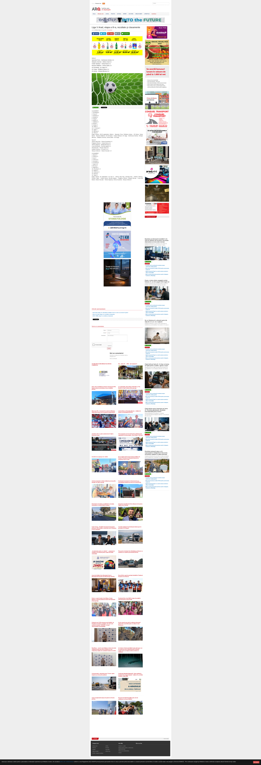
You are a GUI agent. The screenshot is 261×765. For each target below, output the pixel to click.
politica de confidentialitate (66, 761)
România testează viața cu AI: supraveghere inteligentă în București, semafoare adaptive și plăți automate (156, 453)
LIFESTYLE (146, 13)
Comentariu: (103, 335)
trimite (109, 348)
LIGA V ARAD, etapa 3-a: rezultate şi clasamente (103, 315)
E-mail (104, 332)
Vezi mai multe (166, 738)
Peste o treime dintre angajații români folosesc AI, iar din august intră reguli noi (157, 281)
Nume (105, 330)
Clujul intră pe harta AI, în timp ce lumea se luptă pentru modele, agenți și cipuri (157, 364)
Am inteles (256, 762)
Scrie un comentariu (113, 358)
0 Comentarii (109, 30)
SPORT (124, 13)
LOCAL (107, 13)
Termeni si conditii (122, 745)
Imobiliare (154, 13)
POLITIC (113, 13)
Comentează (96, 107)
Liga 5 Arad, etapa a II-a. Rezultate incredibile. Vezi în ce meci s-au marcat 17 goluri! (110, 312)
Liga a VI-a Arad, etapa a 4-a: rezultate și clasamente (104, 314)
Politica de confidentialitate (123, 750)
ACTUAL (119, 13)
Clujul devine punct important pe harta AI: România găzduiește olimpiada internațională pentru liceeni (156, 410)
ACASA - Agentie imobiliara (97, 753)
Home (94, 13)
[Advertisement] (117, 191)
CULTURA (131, 13)
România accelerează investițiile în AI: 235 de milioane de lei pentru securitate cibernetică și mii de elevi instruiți (156, 240)
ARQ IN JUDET (138, 13)
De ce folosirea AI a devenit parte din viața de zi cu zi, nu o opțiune (156, 321)
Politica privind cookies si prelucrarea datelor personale (125, 748)
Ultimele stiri (100, 13)
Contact (120, 752)
